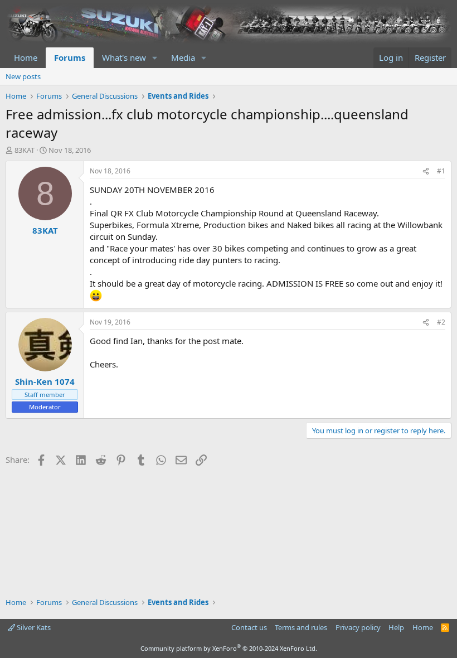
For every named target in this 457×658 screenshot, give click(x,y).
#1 (441, 171)
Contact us (249, 627)
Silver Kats (33, 627)
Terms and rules (301, 627)
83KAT (24, 150)
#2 (441, 322)
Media (183, 57)
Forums (69, 57)
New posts (23, 76)
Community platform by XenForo (228, 648)
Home (25, 57)
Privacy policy (358, 627)
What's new (124, 57)
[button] (155, 57)
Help (396, 627)
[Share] (426, 171)
